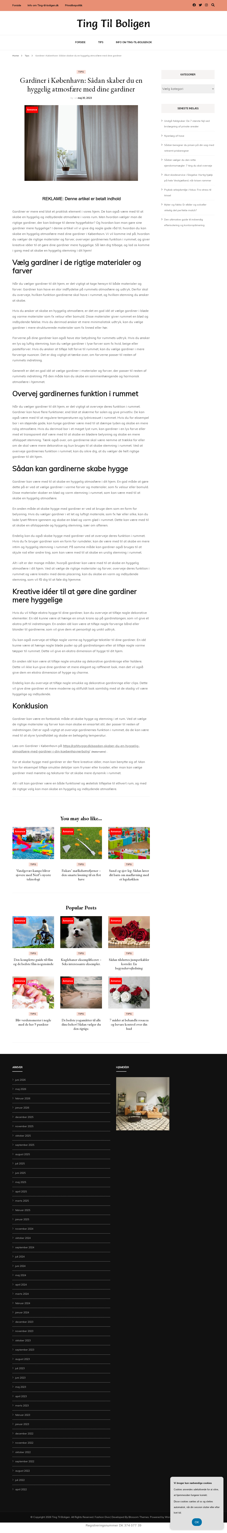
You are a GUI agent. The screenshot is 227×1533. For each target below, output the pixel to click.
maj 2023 (20, 1386)
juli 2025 (20, 1163)
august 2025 (22, 1154)
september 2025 (24, 1144)
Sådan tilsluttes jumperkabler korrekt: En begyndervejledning (129, 963)
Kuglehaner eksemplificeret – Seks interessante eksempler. (81, 961)
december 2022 (24, 1433)
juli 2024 (20, 1256)
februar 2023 (22, 1415)
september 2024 (24, 1247)
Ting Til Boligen (113, 23)
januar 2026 (22, 1107)
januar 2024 (22, 1312)
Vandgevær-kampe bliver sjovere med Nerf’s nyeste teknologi (33, 874)
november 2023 (24, 1331)
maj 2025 (20, 1182)
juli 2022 (20, 1480)
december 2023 (24, 1321)
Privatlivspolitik (73, 5)
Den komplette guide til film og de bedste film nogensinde (33, 961)
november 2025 (24, 1126)
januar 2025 (22, 1219)
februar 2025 (22, 1210)
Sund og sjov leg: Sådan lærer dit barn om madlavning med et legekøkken (129, 874)
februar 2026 (22, 1098)
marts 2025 (22, 1200)
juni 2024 (20, 1266)
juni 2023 (20, 1377)
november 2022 (24, 1442)
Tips (100, 42)
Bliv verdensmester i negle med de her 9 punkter (33, 1022)
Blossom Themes (139, 1517)
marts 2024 (22, 1293)
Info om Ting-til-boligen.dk (43, 5)
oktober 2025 (23, 1135)
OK (197, 1522)
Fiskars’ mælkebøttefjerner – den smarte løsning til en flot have (81, 874)
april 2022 (21, 1489)
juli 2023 (20, 1368)
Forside (16, 5)
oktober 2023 (23, 1340)
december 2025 (24, 1117)
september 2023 (24, 1349)
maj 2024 (20, 1275)
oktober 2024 (23, 1238)
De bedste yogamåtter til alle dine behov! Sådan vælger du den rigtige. (81, 1024)
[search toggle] (213, 5)
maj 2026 (20, 1089)
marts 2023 (22, 1405)
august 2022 (22, 1470)
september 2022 (24, 1461)
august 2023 (22, 1359)
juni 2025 (20, 1172)
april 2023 (21, 1396)
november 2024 (24, 1228)
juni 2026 (20, 1079)
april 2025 (21, 1191)
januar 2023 (22, 1424)
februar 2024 (22, 1303)
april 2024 (21, 1284)
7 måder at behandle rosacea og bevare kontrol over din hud (129, 1024)
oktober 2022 (23, 1452)
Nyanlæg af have (174, 135)
